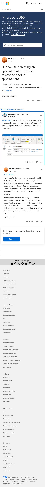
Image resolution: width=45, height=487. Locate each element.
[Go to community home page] (7, 3)
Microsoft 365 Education (9, 353)
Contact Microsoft (14, 479)
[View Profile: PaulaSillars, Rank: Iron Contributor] (4, 115)
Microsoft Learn (7, 419)
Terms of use (6, 481)
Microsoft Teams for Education (11, 349)
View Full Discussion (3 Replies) (13, 109)
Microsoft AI (6, 377)
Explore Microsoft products (10, 294)
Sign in (11, 239)
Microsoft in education (9, 342)
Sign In (40, 3)
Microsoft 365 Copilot (8, 398)
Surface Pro (6, 273)
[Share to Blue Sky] (26, 263)
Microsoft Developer (8, 415)
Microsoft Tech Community (10, 426)
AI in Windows (6, 291)
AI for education (7, 367)
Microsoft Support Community (17, 30)
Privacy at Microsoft (8, 457)
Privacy (23, 479)
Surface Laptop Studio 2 (9, 280)
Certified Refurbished (8, 325)
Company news (7, 453)
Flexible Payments (7, 332)
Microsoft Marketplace (9, 429)
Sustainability (6, 471)
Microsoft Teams (7, 394)
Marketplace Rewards (8, 433)
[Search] (27, 3)
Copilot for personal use (9, 287)
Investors (5, 460)
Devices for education (8, 346)
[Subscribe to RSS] (30, 263)
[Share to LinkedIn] (12, 263)
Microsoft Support (18, 34)
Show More (8, 90)
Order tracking (6, 322)
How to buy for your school (10, 356)
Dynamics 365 (6, 384)
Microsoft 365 (8, 9)
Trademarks (15, 481)
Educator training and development (12, 360)
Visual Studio (6, 436)
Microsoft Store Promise (9, 329)
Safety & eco (24, 481)
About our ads (6, 483)
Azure (4, 412)
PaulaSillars (12, 114)
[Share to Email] (33, 263)
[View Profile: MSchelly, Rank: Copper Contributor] (4, 60)
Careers (5, 446)
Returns (5, 318)
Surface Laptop (6, 277)
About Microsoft (7, 450)
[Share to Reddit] (22, 263)
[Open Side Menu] (3, 3)
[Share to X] (19, 263)
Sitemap (5, 479)
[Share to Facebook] (15, 263)
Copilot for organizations (9, 284)
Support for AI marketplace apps (11, 422)
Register (33, 3)
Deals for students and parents (11, 363)
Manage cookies (32, 479)
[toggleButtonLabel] (41, 9)
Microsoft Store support (9, 315)
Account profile (7, 308)
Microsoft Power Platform (9, 391)
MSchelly (11, 59)
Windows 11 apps (7, 298)
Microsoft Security (7, 380)
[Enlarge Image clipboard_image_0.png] (22, 146)
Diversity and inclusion (9, 464)
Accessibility (6, 467)
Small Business (6, 401)
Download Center (7, 311)
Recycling (32, 481)
